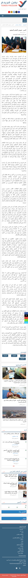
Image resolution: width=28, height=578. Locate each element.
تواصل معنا (20, 553)
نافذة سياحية (20, 548)
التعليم (14, 355)
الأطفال (22, 358)
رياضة (22, 543)
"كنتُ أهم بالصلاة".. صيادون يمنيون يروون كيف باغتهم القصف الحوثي (10, 476)
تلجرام (26, 322)
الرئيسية (24, 24)
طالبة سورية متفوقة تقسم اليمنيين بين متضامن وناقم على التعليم (11, 493)
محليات (21, 539)
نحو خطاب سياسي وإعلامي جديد (11, 433)
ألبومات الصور (21, 502)
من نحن (21, 530)
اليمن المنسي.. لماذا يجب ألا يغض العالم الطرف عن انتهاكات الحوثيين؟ (11, 452)
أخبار (22, 532)
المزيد (3, 430)
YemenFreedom (23, 520)
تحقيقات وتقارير (18, 24)
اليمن (23, 355)
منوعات (21, 546)
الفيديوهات (21, 549)
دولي (22, 541)
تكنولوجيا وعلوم (20, 544)
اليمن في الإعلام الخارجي (18, 471)
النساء (5, 355)
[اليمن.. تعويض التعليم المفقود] (26, 313)
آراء (25, 430)
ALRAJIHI (14, 576)
